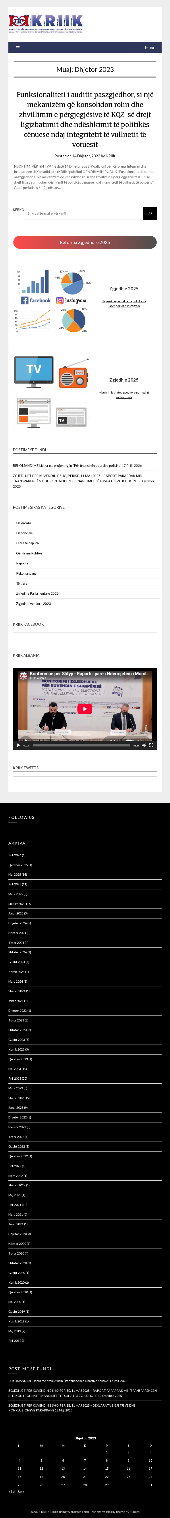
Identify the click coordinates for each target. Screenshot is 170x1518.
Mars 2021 (15, 1214)
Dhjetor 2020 (17, 1234)
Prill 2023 (14, 1078)
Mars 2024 (15, 981)
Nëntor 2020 (17, 1243)
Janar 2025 (15, 913)
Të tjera (21, 583)
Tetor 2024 (16, 942)
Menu (149, 47)
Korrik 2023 (16, 1049)
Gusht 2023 (16, 1039)
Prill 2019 (14, 1340)
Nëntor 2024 (17, 933)
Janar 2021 (15, 1224)
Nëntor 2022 (17, 1127)
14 (85, 1468)
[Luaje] (18, 745)
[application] (85, 709)
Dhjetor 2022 (17, 1117)
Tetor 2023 (16, 1020)
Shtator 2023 (17, 1030)
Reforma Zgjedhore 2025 (85, 242)
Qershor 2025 (18, 865)
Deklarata (23, 523)
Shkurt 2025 (16, 904)
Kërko (18, 210)
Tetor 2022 (16, 1137)
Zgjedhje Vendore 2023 (33, 604)
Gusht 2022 (16, 1146)
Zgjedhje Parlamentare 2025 (37, 593)
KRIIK (111, 156)
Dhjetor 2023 (17, 1010)
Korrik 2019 (16, 1321)
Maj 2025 (14, 874)
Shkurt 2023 (16, 1098)
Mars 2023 (15, 1088)
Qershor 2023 (18, 1059)
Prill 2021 (14, 1205)
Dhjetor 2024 (17, 923)
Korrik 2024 (16, 972)
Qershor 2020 (18, 1292)
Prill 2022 (14, 1166)
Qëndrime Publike (29, 553)
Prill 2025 (14, 884)
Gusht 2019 (16, 1311)
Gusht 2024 (16, 962)
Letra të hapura (27, 543)
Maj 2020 (14, 1302)
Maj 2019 (14, 1331)
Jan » (20, 1491)
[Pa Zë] (144, 745)
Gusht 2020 (16, 1273)
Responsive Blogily (102, 1512)
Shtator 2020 (17, 1263)
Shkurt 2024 (16, 991)
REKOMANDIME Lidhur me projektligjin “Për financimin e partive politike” (67, 465)
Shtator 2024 (17, 952)
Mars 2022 (15, 1176)
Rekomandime (26, 573)
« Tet (11, 1491)
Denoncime (24, 533)
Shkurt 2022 (16, 1185)
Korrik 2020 (16, 1282)
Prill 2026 (14, 855)
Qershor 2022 (18, 1156)
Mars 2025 (15, 894)
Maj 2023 (14, 1069)
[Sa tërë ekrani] (151, 745)
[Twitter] (12, 828)
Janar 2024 (15, 1001)
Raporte (22, 563)
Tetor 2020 (16, 1253)
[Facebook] (9, 828)
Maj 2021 (14, 1195)
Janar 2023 (15, 1107)
